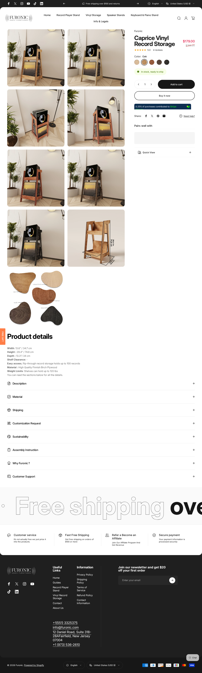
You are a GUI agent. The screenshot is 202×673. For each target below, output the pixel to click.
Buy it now (164, 95)
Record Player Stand (61, 589)
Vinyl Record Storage (60, 597)
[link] (72, 636)
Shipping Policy (82, 581)
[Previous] (64, 3)
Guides (57, 582)
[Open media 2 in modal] (35, 118)
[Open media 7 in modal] (35, 238)
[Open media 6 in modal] (96, 178)
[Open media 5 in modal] (35, 57)
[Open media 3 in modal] (96, 118)
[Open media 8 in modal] (96, 238)
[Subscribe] (172, 580)
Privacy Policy (85, 574)
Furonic (138, 31)
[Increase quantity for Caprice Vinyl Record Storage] (151, 84)
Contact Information (83, 601)
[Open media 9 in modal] (35, 298)
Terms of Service (82, 589)
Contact (57, 603)
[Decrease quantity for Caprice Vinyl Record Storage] (137, 84)
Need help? (189, 116)
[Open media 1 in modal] (96, 57)
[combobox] (155, 3)
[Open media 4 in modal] (35, 178)
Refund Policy (85, 595)
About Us (58, 607)
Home (56, 577)
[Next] (137, 3)
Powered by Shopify (34, 665)
